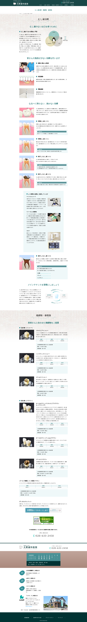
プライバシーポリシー (50, 617)
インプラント (40, 277)
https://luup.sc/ (29, 606)
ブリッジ (39, 275)
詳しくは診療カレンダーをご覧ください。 (36, 564)
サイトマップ (60, 617)
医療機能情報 (26, 617)
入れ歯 (38, 273)
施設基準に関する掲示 (37, 617)
